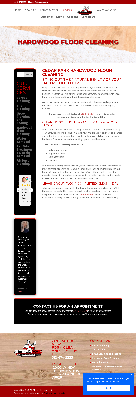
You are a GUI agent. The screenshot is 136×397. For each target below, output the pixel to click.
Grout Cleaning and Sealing (23, 118)
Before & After (49, 10)
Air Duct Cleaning (23, 162)
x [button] (132, 374)
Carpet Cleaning (23, 99)
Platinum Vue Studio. (55, 393)
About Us (30, 10)
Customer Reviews (52, 17)
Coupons (72, 17)
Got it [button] (108, 388)
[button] (31, 190)
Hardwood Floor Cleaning (105, 358)
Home (17, 10)
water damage (86, 194)
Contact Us (88, 17)
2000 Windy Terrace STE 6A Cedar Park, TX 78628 (66, 372)
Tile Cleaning (23, 107)
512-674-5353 (20, 2)
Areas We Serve (106, 10)
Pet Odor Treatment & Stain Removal (24, 151)
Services (67, 10)
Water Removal (23, 140)
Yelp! (20, 291)
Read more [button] (26, 202)
